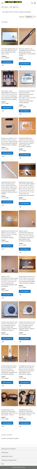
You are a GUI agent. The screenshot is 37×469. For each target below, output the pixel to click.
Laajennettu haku (7, 456)
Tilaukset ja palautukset (9, 460)
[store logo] (13, 2)
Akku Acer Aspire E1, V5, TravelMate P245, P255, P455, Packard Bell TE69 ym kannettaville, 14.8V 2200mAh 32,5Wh (27, 52)
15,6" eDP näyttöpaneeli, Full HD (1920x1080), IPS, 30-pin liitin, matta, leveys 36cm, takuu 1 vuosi (9, 51)
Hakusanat (4, 452)
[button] (2, 65)
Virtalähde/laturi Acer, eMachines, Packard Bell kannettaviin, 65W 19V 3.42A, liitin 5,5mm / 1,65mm (27, 412)
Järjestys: (21, 16)
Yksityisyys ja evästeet (8, 449)
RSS (2, 464)
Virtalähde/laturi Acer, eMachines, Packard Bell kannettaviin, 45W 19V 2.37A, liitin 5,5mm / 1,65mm (9, 412)
